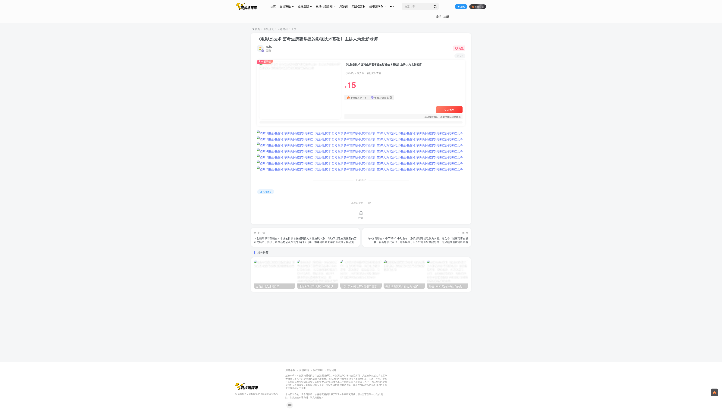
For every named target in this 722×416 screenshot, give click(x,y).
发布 (462, 6)
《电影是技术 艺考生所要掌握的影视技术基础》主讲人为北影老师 (317, 39)
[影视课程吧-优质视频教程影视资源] (246, 386)
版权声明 (318, 370)
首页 (273, 6)
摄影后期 (303, 6)
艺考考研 (282, 29)
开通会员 (479, 6)
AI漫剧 (343, 6)
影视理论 (285, 6)
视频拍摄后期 (324, 6)
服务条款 (290, 370)
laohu (269, 46)
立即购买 (449, 109)
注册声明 (304, 370)
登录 (438, 16)
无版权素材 (358, 6)
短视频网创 (376, 6)
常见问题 (331, 370)
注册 (446, 16)
